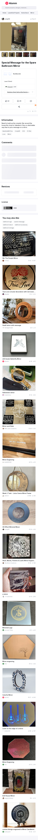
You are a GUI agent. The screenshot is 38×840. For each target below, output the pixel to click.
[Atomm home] (11, 3)
